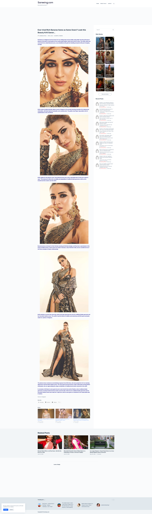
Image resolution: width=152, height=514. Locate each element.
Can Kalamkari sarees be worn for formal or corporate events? (106, 110)
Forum (97, 3)
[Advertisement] (76, 16)
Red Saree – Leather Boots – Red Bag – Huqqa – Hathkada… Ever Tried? (48, 505)
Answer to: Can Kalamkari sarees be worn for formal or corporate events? (106, 103)
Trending (61, 35)
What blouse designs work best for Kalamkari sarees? (106, 123)
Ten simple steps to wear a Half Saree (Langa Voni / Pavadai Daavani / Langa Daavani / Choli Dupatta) (67, 505)
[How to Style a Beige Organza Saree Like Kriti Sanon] (46, 413)
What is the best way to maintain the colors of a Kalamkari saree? (106, 150)
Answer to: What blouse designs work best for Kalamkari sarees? (106, 116)
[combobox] (104, 30)
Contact (110, 3)
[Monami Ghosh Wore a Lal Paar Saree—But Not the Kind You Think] (50, 442)
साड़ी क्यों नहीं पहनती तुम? (105, 505)
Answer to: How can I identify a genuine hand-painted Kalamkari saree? (105, 157)
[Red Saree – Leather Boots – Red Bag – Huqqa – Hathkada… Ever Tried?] (39, 505)
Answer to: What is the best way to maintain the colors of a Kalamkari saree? (106, 143)
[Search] (113, 3)
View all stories (105, 94)
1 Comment (99, 454)
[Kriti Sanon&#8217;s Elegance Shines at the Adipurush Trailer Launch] (64, 413)
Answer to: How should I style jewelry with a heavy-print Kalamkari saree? (106, 129)
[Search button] (113, 30)
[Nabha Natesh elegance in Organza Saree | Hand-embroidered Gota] (78, 505)
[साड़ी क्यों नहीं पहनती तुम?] (98, 505)
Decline (11, 509)
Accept (5, 509)
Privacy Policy (103, 3)
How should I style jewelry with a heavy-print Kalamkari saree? (105, 136)
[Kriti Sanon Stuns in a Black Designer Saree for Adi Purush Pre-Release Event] (81, 413)
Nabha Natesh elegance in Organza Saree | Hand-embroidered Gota (87, 505)
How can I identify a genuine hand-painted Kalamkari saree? (106, 164)
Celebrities (56, 35)
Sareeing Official (103, 107)
